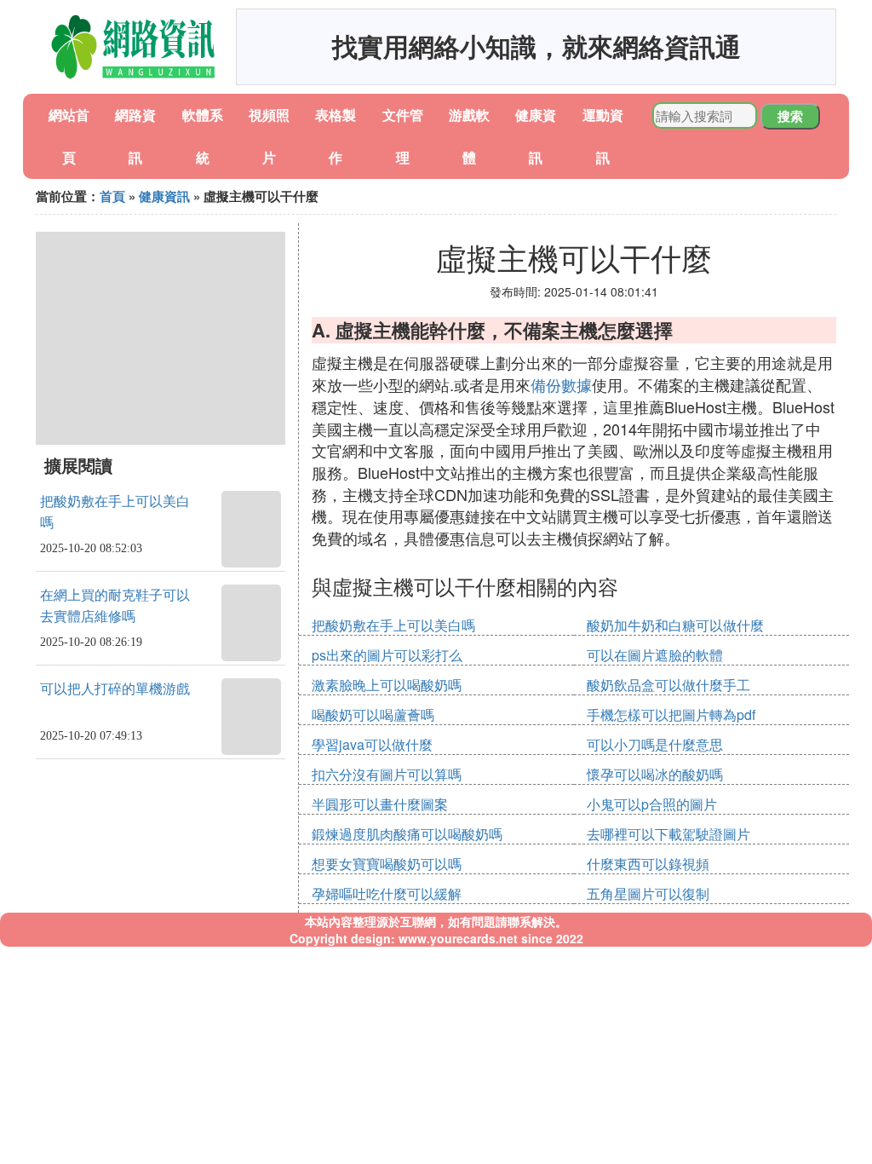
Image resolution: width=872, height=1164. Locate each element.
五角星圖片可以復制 (648, 893)
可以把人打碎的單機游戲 (115, 689)
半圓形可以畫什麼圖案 (380, 804)
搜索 (790, 116)
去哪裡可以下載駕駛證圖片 (668, 834)
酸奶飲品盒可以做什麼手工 (668, 684)
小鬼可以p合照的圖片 (652, 804)
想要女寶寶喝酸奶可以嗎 (387, 863)
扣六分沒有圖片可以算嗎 (387, 774)
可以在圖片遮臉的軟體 (655, 655)
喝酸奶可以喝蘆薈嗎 (373, 714)
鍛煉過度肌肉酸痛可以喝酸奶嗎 (407, 834)
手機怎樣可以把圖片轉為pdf (671, 714)
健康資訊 (164, 196)
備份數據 (561, 384)
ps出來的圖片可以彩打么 (387, 655)
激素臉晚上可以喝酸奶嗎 (387, 684)
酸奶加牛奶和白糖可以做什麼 (675, 625)
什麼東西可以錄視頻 (648, 863)
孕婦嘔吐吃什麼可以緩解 (387, 893)
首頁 (112, 196)
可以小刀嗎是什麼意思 (655, 744)
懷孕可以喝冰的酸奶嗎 (655, 774)
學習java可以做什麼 (372, 744)
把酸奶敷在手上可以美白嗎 (393, 625)
